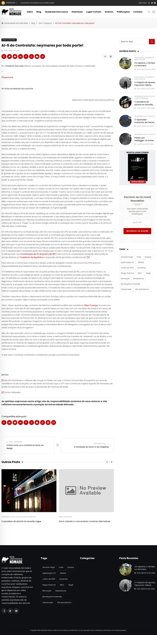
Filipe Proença (91, 305)
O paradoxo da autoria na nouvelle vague (37, 3)
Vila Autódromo (142, 289)
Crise (139, 257)
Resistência (138, 278)
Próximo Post (100, 444)
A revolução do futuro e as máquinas (91, 446)
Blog (38, 11)
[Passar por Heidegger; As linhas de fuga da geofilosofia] (125, 139)
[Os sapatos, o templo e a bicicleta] (125, 63)
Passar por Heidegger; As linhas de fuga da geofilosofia (144, 141)
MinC (140, 273)
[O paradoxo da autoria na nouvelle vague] (125, 102)
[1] (65, 207)
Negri (148, 273)
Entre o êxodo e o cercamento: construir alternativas (84, 521)
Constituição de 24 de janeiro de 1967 (38, 254)
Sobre (30, 11)
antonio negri (127, 257)
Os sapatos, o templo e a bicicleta (144, 64)
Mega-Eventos (127, 273)
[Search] (149, 11)
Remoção (125, 278)
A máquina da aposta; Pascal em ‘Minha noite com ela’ (144, 85)
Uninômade (126, 289)
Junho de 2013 (127, 267)
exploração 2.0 (127, 262)
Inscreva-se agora (137, 231)
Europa (148, 257)
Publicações (123, 11)
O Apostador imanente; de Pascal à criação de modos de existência (144, 123)
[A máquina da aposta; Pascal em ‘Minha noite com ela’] (125, 83)
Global (141, 262)
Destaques (139, 57)
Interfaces (77, 11)
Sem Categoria (29, 517)
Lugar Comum (93, 11)
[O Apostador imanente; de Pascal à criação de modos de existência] (125, 121)
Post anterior (15, 442)
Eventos (109, 11)
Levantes (141, 267)
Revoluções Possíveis (130, 284)
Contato (137, 11)
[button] (107, 462)
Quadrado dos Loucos (56, 11)
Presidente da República (31, 257)
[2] (88, 257)
